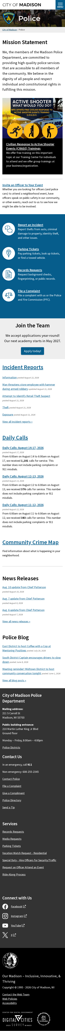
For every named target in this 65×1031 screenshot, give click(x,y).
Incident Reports (22, 367)
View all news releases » (16, 621)
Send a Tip (8, 807)
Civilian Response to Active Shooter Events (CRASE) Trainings (30, 146)
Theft (5, 407)
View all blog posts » (14, 680)
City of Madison (9, 29)
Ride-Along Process (14, 874)
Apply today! (32, 351)
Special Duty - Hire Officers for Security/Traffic (29, 860)
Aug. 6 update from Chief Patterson (23, 610)
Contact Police (11, 779)
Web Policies (9, 999)
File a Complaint (29, 291)
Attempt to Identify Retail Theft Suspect (26, 396)
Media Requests (11, 839)
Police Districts (11, 747)
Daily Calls (15, 437)
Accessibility (9, 1003)
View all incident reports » (17, 421)
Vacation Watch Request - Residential (24, 853)
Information (9, 377)
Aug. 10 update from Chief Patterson (24, 587)
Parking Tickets (28, 249)
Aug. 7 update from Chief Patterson (23, 598)
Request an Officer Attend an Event (23, 867)
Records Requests (30, 270)
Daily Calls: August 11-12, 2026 (23, 505)
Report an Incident (30, 225)
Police (29, 18)
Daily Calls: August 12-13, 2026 (23, 476)
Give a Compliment (13, 793)
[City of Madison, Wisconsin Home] (10, 961)
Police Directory (11, 800)
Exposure (7, 414)
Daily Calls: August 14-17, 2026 (23, 448)
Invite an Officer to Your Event (22, 185)
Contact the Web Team (16, 994)
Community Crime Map (30, 542)
